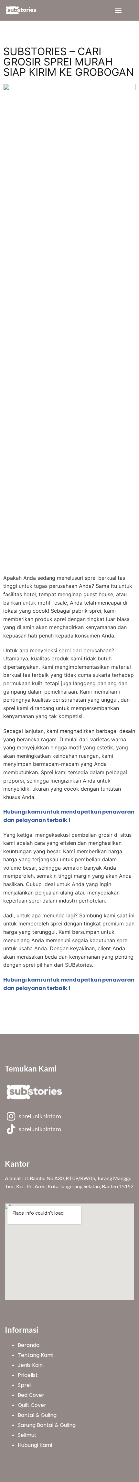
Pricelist (28, 1375)
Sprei (24, 1385)
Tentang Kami (35, 1355)
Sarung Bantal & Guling (47, 1425)
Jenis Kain (30, 1365)
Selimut (27, 1435)
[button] (118, 10)
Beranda (28, 1345)
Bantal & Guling (37, 1415)
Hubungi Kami (35, 1445)
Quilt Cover (32, 1405)
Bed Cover (31, 1395)
